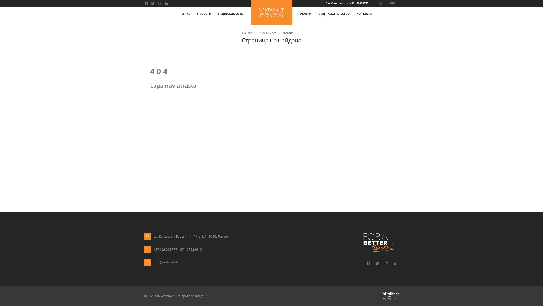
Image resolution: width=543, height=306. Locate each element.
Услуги (306, 14)
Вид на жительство (334, 14)
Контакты (364, 14)
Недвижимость (230, 14)
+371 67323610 (190, 249)
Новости (204, 14)
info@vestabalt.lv (166, 262)
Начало (247, 33)
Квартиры (289, 33)
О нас (186, 14)
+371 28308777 (359, 3)
